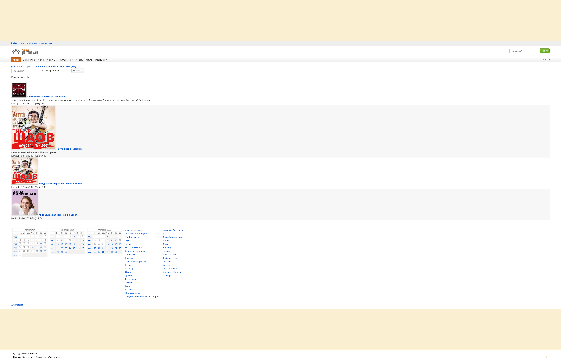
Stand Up (129, 268)
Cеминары (130, 254)
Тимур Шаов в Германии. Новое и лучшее (61, 183)
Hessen (166, 250)
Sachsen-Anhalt (170, 268)
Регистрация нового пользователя (36, 43)
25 (74, 248)
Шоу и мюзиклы (132, 293)
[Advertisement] (87, 20)
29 (41, 251)
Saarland (166, 261)
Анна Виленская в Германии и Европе (59, 214)
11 (74, 240)
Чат (71, 59)
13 (83, 240)
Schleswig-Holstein (171, 271)
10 (116, 240)
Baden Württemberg (172, 236)
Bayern (165, 243)
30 (45, 251)
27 (83, 248)
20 (32, 247)
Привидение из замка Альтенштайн (46, 96)
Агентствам (17, 304)
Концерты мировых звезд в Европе (142, 296)
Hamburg (166, 247)
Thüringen (167, 275)
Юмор (128, 271)
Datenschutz (28, 357)
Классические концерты (137, 233)
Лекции (128, 282)
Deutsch (546, 59)
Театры (128, 264)
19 (78, 244)
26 (78, 248)
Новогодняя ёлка (133, 247)
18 (74, 244)
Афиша (25, 49)
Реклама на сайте (44, 357)
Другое (128, 275)
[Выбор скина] (545, 357)
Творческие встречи (135, 250)
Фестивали (130, 279)
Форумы (51, 59)
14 (58, 244)
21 (37, 247)
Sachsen (166, 264)
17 (70, 244)
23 (66, 248)
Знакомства (29, 59)
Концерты (130, 257)
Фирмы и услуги (84, 59)
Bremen (166, 240)
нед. (15, 236)
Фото (41, 59)
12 (78, 240)
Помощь (17, 357)
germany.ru (16, 66)
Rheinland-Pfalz (170, 257)
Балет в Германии (133, 229)
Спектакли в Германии (136, 261)
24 (70, 248)
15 (41, 243)
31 (116, 252)
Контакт (58, 357)
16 (66, 244)
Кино (127, 286)
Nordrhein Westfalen (172, 229)
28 (58, 252)
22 (41, 247)
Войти (14, 43)
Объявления (101, 59)
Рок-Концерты (132, 236)
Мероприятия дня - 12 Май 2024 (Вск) (56, 66)
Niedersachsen (169, 254)
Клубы (128, 240)
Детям (128, 243)
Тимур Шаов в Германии (69, 148)
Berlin (165, 233)
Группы (62, 59)
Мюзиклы (129, 289)
